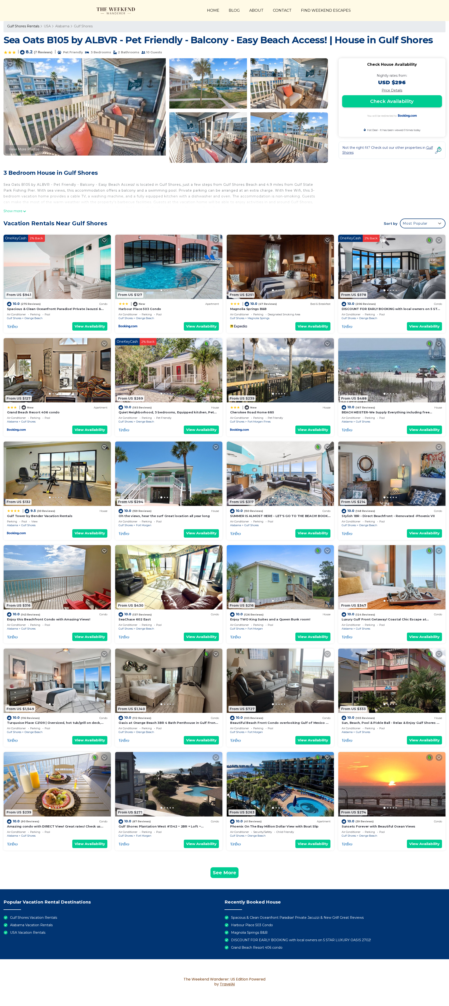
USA (47, 26)
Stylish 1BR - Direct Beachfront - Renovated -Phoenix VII (388, 516)
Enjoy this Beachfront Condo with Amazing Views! (48, 619)
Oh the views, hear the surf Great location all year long (164, 516)
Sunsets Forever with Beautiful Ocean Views (378, 826)
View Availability (90, 326)
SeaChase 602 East (135, 619)
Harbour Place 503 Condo (140, 309)
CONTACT (282, 10)
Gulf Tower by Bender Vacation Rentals (39, 516)
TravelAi (227, 984)
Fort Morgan (143, 525)
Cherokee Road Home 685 (252, 412)
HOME (213, 10)
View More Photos (24, 149)
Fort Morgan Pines (259, 421)
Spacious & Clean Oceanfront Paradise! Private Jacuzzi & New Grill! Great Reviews (297, 917)
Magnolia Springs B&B (248, 309)
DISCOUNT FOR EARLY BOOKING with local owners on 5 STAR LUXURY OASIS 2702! (301, 940)
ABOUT (256, 10)
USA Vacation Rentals (27, 932)
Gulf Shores (83, 26)
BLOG (234, 10)
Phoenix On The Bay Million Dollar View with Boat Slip (274, 826)
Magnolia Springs (258, 318)
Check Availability (392, 101)
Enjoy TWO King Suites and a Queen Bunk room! (270, 619)
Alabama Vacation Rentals (31, 925)
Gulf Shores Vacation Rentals (33, 917)
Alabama (62, 26)
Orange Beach (34, 318)
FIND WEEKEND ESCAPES (326, 10)
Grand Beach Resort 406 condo (33, 412)
